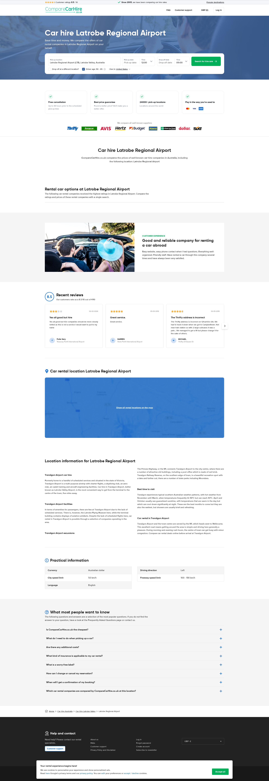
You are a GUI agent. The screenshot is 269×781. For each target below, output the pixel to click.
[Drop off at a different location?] (49, 69)
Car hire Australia (64, 711)
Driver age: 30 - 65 (94, 69)
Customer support (183, 10)
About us (94, 739)
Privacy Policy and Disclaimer (103, 750)
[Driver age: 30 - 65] (83, 69)
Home (51, 711)
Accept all (220, 771)
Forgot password (143, 743)
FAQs (93, 743)
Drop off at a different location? (65, 69)
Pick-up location (56, 60)
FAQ (168, 10)
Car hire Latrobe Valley (85, 711)
